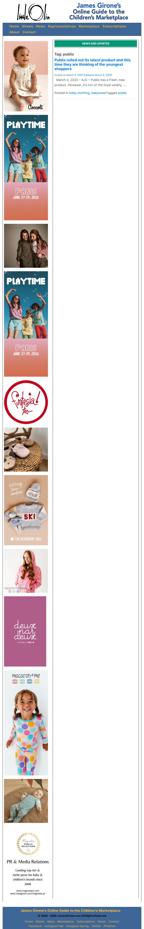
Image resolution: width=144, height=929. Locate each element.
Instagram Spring (77, 926)
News (40, 26)
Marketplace (89, 26)
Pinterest (109, 926)
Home (14, 26)
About (14, 32)
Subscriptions (114, 26)
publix (122, 93)
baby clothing (79, 93)
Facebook (35, 926)
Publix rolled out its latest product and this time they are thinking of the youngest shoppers (92, 64)
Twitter (96, 926)
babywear (98, 93)
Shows (27, 26)
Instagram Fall (54, 926)
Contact (29, 32)
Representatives (62, 26)
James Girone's (34, 910)
